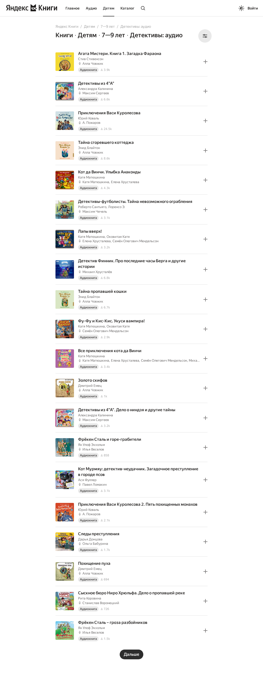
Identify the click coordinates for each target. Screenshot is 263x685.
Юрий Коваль (88, 118)
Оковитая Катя (118, 237)
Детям (108, 8)
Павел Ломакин (94, 484)
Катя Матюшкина (91, 177)
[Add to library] (205, 62)
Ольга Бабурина (95, 544)
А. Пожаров (91, 123)
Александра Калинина (95, 89)
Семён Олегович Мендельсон (135, 241)
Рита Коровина (89, 598)
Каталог (127, 8)
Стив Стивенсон (90, 59)
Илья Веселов (93, 449)
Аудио (91, 8)
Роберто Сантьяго (92, 207)
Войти (253, 8)
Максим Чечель (94, 211)
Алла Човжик (92, 63)
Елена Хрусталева (125, 182)
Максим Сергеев (95, 93)
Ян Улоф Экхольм (91, 445)
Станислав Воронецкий (100, 603)
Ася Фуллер (87, 480)
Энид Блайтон (89, 148)
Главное (72, 8)
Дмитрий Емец (90, 386)
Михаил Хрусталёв (97, 272)
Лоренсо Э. (116, 207)
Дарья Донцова (90, 539)
